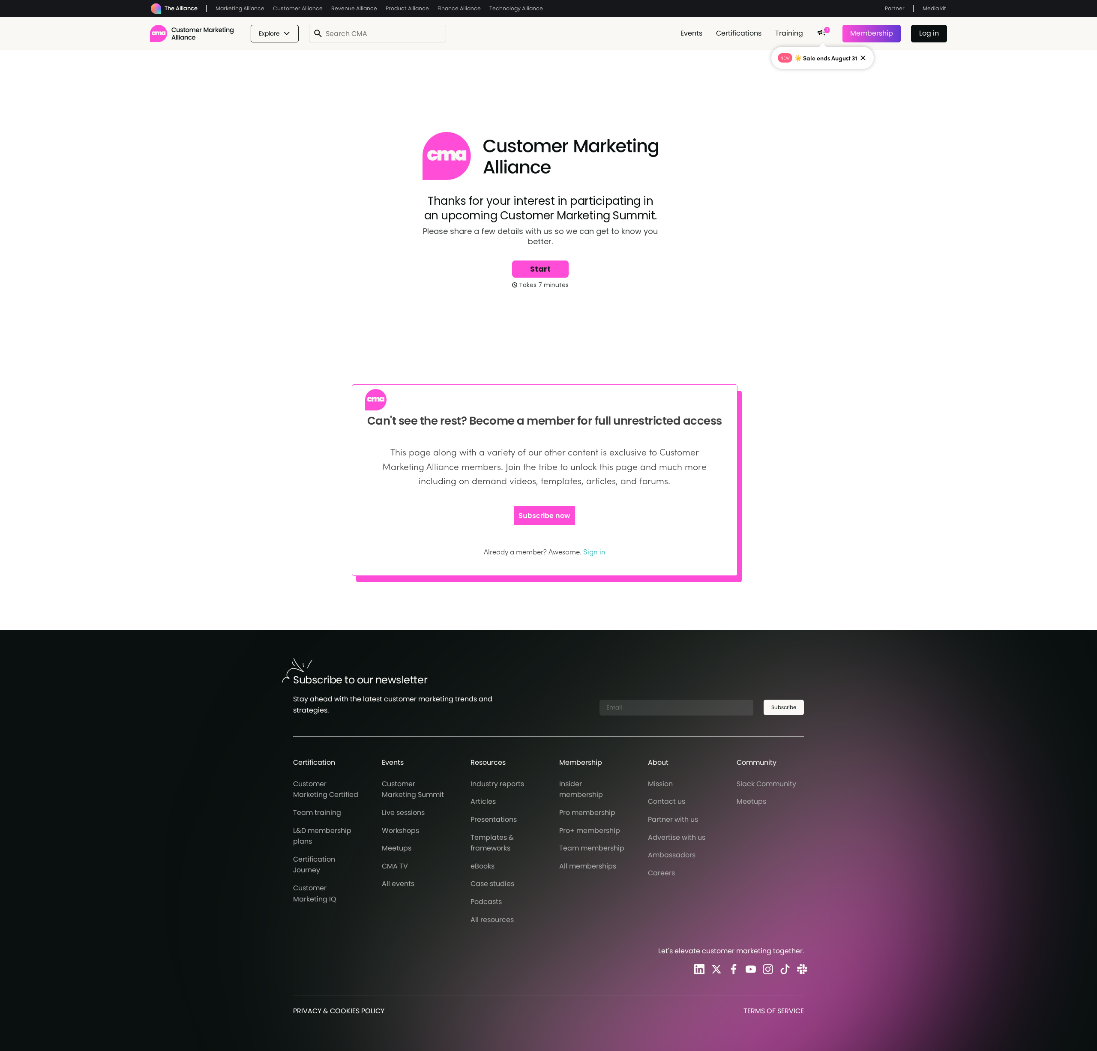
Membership (871, 33)
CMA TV (395, 866)
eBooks (483, 866)
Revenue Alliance (354, 8)
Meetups (396, 848)
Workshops (400, 830)
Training (789, 33)
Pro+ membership (589, 830)
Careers (661, 873)
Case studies (492, 884)
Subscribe (783, 707)
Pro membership (587, 812)
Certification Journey (314, 864)
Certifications (738, 33)
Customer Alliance (298, 8)
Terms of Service (773, 1011)
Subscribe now (544, 516)
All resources (492, 920)
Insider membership (581, 789)
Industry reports (497, 784)
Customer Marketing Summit (413, 789)
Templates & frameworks (492, 842)
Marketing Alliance (240, 8)
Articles (483, 801)
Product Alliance (407, 8)
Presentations (494, 819)
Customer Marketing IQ (314, 893)
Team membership (591, 848)
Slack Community (766, 784)
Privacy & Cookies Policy (338, 1011)
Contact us (666, 801)
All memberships (587, 866)
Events (691, 33)
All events (398, 884)
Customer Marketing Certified (325, 789)
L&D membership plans (322, 836)
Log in (929, 33)
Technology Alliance (516, 8)
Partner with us (673, 819)
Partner (895, 8)
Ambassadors (671, 855)
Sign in (594, 551)
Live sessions (403, 812)
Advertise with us (676, 837)
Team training (317, 812)
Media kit (934, 8)
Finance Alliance (459, 8)
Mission (660, 784)
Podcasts (486, 902)
